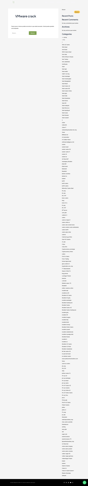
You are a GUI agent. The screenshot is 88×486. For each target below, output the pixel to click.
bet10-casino (65, 186)
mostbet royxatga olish (67, 334)
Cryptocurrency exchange (68, 249)
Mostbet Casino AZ (67, 307)
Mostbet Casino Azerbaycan (69, 310)
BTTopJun (64, 210)
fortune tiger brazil (66, 261)
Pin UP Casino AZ (66, 385)
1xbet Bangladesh (66, 81)
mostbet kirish (65, 322)
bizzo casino (65, 198)
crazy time (64, 246)
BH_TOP (64, 195)
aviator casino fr (66, 151)
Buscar (63, 9)
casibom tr (64, 215)
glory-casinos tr (66, 263)
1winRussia (64, 64)
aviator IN (64, 154)
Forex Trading (65, 259)
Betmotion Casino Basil (67, 188)
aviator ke (64, 156)
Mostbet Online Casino (67, 327)
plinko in (64, 409)
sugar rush (64, 434)
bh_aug (64, 190)
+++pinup (64, 37)
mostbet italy (65, 319)
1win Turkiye (65, 59)
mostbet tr (64, 339)
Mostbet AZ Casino (67, 295)
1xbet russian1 (65, 117)
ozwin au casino (66, 363)
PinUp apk (64, 400)
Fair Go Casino (65, 256)
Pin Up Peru (65, 395)
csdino (63, 254)
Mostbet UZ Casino (67, 344)
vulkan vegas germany (67, 456)
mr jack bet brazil (66, 353)
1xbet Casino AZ (66, 86)
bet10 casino (65, 183)
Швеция (64, 475)
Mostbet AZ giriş (66, 297)
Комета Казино (66, 465)
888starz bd (65, 134)
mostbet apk (65, 290)
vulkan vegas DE (66, 453)
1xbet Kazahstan (66, 98)
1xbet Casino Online (67, 91)
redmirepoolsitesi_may (67, 419)
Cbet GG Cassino (66, 239)
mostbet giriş (65, 312)
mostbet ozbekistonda (67, 332)
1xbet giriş (64, 93)
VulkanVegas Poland (67, 458)
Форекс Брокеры (66, 473)
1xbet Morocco (65, 108)
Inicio (46, 2)
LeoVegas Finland (66, 276)
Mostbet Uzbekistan (67, 349)
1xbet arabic (65, 71)
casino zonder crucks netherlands (70, 227)
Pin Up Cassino (66, 388)
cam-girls (64, 212)
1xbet (63, 66)
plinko (63, 407)
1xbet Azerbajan (66, 76)
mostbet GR (65, 314)
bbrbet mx (64, 176)
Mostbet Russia (66, 336)
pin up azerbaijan (66, 378)
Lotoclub (64, 280)
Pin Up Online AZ (66, 390)
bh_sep (63, 193)
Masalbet (64, 285)
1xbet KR (64, 103)
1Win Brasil (64, 47)
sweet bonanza (66, 436)
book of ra (64, 203)
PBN (63, 371)
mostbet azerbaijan (66, 300)
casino (63, 217)
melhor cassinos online (67, 288)
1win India (64, 54)
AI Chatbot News (66, 139)
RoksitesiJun (65, 424)
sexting (63, 426)
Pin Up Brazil (65, 380)
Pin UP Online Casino (67, 392)
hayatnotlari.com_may (67, 266)
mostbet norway (66, 324)
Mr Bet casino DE (66, 351)
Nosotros (52, 2)
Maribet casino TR (66, 283)
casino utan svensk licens (68, 224)
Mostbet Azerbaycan (67, 302)
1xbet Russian (65, 115)
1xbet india (64, 95)
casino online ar (66, 222)
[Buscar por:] (20, 33)
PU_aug (64, 412)
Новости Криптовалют (68, 470)
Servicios (59, 2)
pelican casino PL (66, 373)
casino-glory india (66, 232)
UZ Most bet (65, 444)
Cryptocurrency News (67, 251)
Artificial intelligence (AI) (68, 142)
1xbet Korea (65, 100)
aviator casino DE (66, 149)
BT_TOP (64, 207)
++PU (63, 39)
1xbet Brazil (65, 83)
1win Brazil (64, 49)
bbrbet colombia (66, 173)
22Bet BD (64, 125)
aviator (63, 144)
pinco (63, 397)
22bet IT (64, 127)
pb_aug (64, 366)
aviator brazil (65, 147)
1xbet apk (64, 69)
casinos (64, 234)
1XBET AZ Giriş (66, 74)
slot (63, 431)
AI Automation (65, 137)
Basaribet (64, 171)
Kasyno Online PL (66, 271)
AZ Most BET (65, 159)
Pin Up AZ (64, 375)
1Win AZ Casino (66, 44)
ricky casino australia (67, 422)
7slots (63, 132)
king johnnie (65, 273)
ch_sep (63, 241)
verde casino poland (67, 448)
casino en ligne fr (66, 220)
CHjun (63, 244)
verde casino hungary (67, 446)
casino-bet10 (65, 229)
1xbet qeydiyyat (66, 110)
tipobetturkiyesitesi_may (68, 441)
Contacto (73, 2)
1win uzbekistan (66, 61)
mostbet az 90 (65, 293)
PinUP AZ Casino (66, 402)
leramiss (64, 278)
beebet (63, 178)
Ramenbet (64, 417)
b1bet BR (64, 164)
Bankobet (64, 168)
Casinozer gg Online (67, 237)
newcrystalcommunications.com (70, 358)
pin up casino (65, 383)
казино (63, 463)
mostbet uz (65, 341)
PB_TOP (64, 368)
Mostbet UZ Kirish (66, 346)
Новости (64, 468)
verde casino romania (67, 451)
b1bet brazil (65, 166)
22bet (63, 122)
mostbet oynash (66, 329)
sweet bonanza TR (66, 439)
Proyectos (65, 2)
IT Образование (66, 268)
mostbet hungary (66, 317)
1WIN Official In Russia (67, 56)
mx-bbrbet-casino (66, 356)
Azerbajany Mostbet (67, 161)
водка (63, 461)
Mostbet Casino (66, 305)
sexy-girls (64, 429)
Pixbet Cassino (65, 405)
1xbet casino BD (66, 88)
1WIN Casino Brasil (66, 52)
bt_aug (63, 205)
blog (63, 200)
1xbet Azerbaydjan (66, 78)
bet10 (63, 181)
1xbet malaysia (65, 105)
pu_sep (63, 414)
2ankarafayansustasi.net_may (69, 129)
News (63, 361)
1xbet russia (65, 112)
